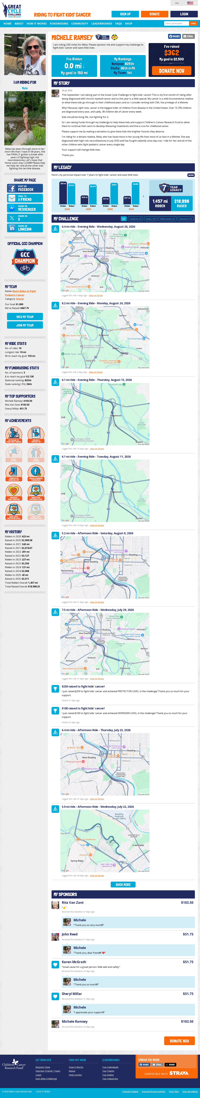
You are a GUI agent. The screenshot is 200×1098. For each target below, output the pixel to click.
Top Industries (110, 1078)
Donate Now (171, 71)
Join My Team (25, 325)
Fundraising (59, 23)
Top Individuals (110, 1067)
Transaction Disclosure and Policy (154, 1091)
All (123, 218)
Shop (128, 23)
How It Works (37, 23)
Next (144, 196)
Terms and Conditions (190, 1091)
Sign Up (125, 14)
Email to (24, 198)
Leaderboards (101, 23)
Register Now (43, 1067)
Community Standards (130, 1091)
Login (184, 14)
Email (190, 36)
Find (193, 23)
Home (7, 23)
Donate (155, 14)
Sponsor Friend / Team (48, 1070)
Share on (27, 208)
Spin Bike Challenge (46, 1078)
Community (79, 23)
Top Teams (108, 1070)
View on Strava (96, 295)
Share (176, 36)
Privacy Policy (174, 1091)
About (19, 23)
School (20, 298)
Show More (123, 885)
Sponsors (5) (185, 218)
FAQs (118, 23)
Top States (108, 1074)
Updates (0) (135, 218)
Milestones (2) (167, 218)
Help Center (75, 1074)
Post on (25, 188)
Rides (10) (151, 218)
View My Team (24, 317)
